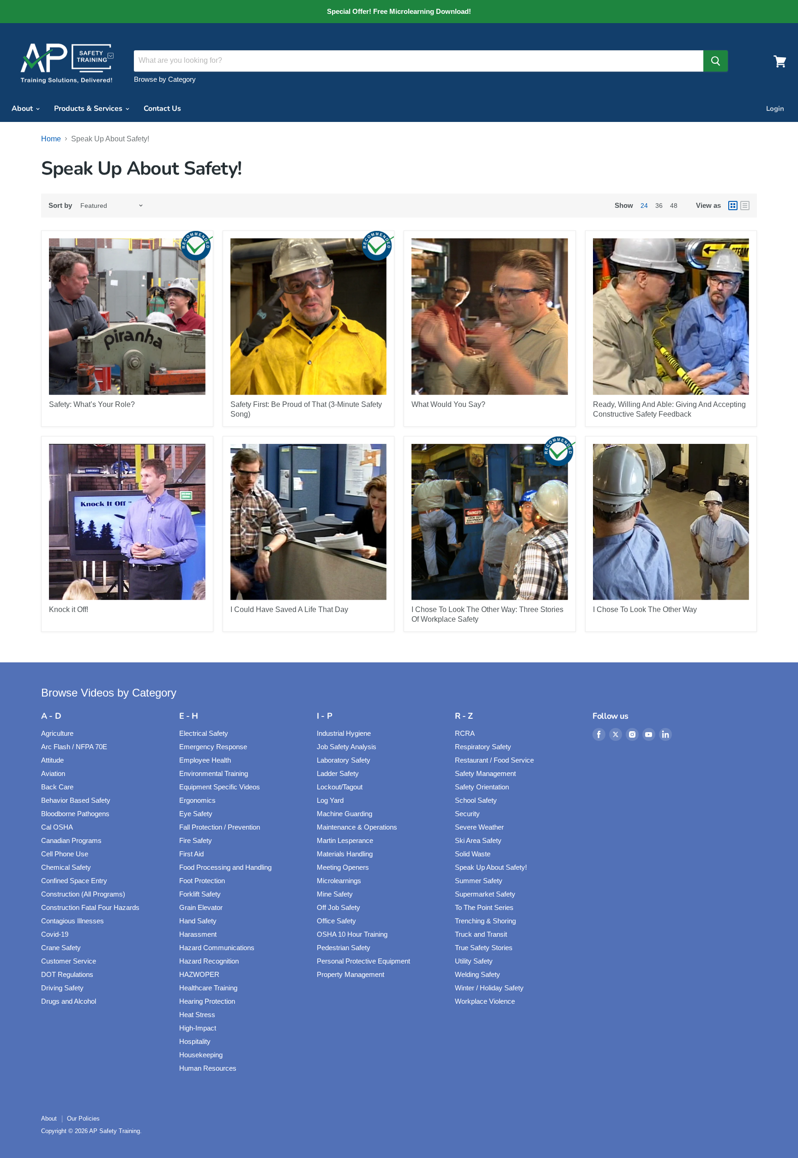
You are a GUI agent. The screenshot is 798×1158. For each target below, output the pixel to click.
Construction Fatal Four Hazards (90, 907)
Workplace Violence (485, 1001)
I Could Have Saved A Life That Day (289, 609)
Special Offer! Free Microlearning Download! (399, 11)
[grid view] (733, 205)
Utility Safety (474, 961)
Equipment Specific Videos (219, 787)
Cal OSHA (57, 827)
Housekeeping (201, 1055)
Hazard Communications (216, 948)
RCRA (465, 733)
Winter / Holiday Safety (489, 988)
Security (467, 814)
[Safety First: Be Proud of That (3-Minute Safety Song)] (308, 316)
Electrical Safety (203, 733)
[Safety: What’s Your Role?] (127, 316)
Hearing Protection (207, 1001)
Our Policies (83, 1118)
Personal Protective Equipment (363, 961)
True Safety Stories (484, 948)
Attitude (52, 760)
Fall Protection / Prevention (219, 827)
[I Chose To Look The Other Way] (671, 522)
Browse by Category (165, 79)
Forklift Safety (200, 894)
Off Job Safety (338, 907)
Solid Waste (472, 854)
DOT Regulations (67, 974)
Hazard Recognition (209, 961)
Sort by (60, 205)
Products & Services (89, 108)
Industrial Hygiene (344, 733)
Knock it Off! (68, 609)
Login (775, 108)
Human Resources (207, 1068)
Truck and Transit (481, 934)
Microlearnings (339, 881)
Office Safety (336, 921)
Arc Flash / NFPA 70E (74, 747)
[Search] (715, 61)
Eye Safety (195, 814)
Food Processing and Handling (225, 867)
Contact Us (162, 108)
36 (659, 205)
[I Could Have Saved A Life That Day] (308, 522)
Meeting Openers (343, 867)
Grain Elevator (201, 907)
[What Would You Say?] (489, 316)
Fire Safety (195, 840)
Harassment (198, 934)
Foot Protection (202, 881)
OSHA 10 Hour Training (352, 934)
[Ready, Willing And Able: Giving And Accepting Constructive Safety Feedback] (671, 316)
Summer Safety (478, 881)
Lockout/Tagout (340, 787)
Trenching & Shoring (485, 921)
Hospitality (195, 1041)
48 (673, 205)
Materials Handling (345, 854)
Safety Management (485, 773)
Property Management (350, 974)
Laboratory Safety (343, 760)
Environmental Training (213, 773)
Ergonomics (197, 800)
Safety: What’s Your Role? (92, 404)
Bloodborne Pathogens (75, 814)
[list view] (745, 205)
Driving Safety (62, 988)
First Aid (191, 854)
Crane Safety (61, 948)
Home (51, 139)
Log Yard (330, 800)
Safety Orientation (482, 787)
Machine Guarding (344, 814)
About (23, 108)
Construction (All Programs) (83, 894)
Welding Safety (477, 974)
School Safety (476, 800)
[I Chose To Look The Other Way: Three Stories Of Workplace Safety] (489, 522)
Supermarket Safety (485, 894)
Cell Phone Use (64, 854)
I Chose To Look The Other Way (645, 609)
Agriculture (57, 733)
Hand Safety (198, 921)
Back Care (57, 787)
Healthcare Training (208, 988)
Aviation (53, 773)
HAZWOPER (199, 974)
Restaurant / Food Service (494, 760)
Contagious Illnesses (72, 921)
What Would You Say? (448, 404)
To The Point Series (484, 907)
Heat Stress (197, 1015)
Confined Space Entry (74, 881)
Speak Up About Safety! (491, 867)
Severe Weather (479, 827)
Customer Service (68, 961)
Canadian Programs (71, 840)
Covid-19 (54, 934)
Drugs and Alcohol (68, 1001)
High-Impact (197, 1028)
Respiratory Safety (483, 747)
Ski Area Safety (478, 840)
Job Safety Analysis (346, 747)
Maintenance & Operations (357, 827)
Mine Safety (335, 894)
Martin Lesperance (345, 840)
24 (644, 205)
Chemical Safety (66, 867)
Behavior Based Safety (75, 800)
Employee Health (205, 760)
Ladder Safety (338, 773)
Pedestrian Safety (343, 948)
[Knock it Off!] (127, 522)
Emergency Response (213, 747)
